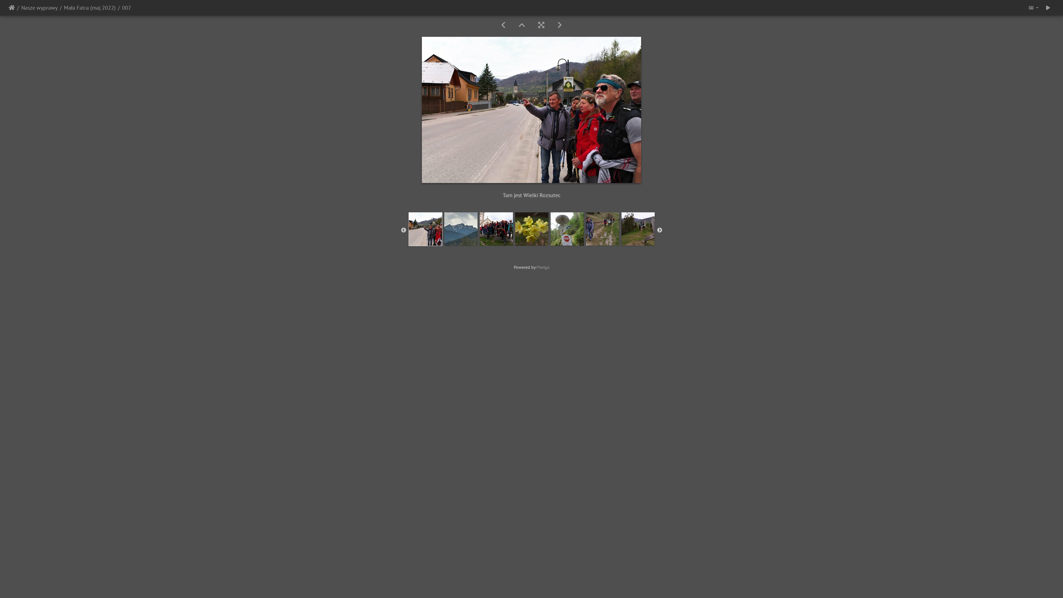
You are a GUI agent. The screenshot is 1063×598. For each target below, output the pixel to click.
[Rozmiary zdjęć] (1033, 7)
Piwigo (542, 267)
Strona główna (12, 8)
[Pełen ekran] (541, 25)
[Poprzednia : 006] (503, 25)
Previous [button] (403, 230)
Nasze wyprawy (39, 7)
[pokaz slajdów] (1048, 7)
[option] (425, 229)
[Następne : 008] (560, 25)
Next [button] (659, 230)
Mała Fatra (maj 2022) (90, 7)
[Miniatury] (522, 25)
